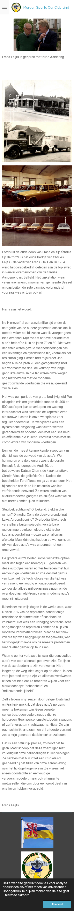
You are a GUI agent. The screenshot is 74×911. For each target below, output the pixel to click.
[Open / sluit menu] (4, 7)
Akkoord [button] (57, 904)
